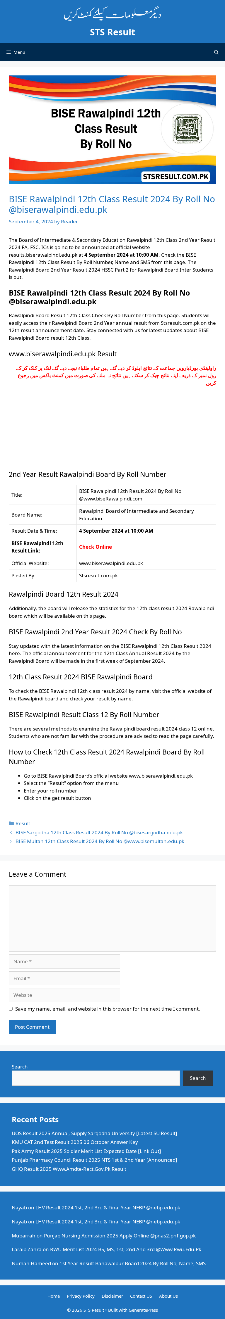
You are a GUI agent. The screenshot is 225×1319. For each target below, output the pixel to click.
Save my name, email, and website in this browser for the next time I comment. (107, 1008)
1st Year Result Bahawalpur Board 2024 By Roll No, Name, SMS (132, 1263)
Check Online (95, 546)
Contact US (141, 1296)
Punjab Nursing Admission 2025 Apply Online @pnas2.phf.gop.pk (120, 1235)
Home (53, 1296)
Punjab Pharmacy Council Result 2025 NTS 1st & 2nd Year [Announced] (94, 1159)
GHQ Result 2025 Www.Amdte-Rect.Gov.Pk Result (69, 1169)
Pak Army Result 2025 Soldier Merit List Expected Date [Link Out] (86, 1151)
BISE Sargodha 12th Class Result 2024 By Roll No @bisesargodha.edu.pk (99, 832)
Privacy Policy (81, 1296)
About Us (168, 1296)
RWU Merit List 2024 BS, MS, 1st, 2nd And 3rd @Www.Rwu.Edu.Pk (125, 1249)
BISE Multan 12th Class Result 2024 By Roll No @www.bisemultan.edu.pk (100, 841)
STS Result (112, 32)
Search (20, 1066)
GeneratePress (143, 1310)
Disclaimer (112, 1296)
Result (23, 823)
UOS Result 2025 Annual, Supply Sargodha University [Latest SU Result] (94, 1133)
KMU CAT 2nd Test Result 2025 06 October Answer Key (75, 1142)
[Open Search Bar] (216, 52)
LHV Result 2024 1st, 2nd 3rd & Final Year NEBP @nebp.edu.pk (107, 1207)
